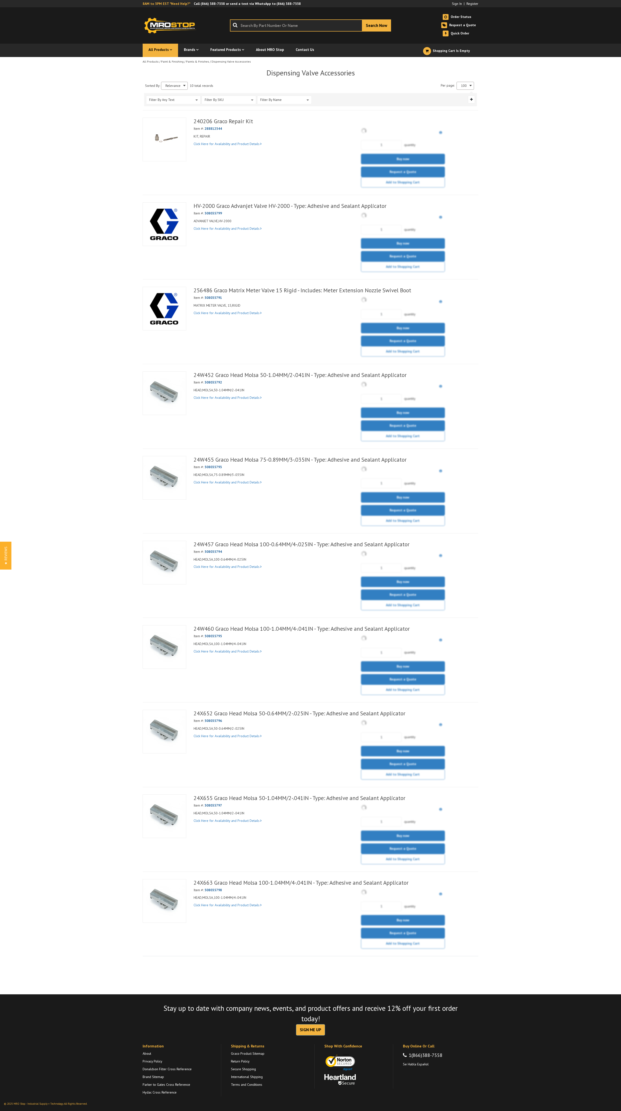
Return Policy (240, 1061)
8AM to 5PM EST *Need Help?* (166, 4)
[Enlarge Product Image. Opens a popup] (180, 155)
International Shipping (247, 1077)
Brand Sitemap (153, 1077)
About (147, 1053)
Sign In (457, 4)
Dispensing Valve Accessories (231, 61)
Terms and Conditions (246, 1084)
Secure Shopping (243, 1069)
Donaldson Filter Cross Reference (167, 1069)
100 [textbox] (464, 86)
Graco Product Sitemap (247, 1053)
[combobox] (310, 25)
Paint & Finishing (172, 61)
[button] (5, 556)
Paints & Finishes (197, 61)
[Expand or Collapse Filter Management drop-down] (471, 99)
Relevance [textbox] (172, 86)
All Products (151, 61)
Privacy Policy (152, 1061)
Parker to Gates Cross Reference (166, 1084)
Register (472, 4)
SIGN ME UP (310, 1029)
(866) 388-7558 (213, 4)
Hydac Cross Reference (160, 1092)
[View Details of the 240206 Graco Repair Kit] (164, 139)
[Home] (172, 25)
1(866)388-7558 (425, 1055)
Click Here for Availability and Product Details (227, 144)
